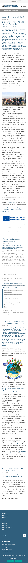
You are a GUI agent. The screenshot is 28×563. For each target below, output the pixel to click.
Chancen (4, 517)
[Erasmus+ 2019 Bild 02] (23, 105)
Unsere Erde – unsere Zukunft (13, 17)
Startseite (9, 10)
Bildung (4, 513)
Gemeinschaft (5, 515)
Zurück (5, 98)
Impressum (4, 525)
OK (8, 560)
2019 (13, 10)
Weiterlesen (18, 560)
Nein (12, 560)
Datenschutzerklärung (7, 527)
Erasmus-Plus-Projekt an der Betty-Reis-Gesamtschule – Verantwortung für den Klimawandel (12, 209)
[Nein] (26, 558)
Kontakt (4, 529)
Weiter (22, 98)
